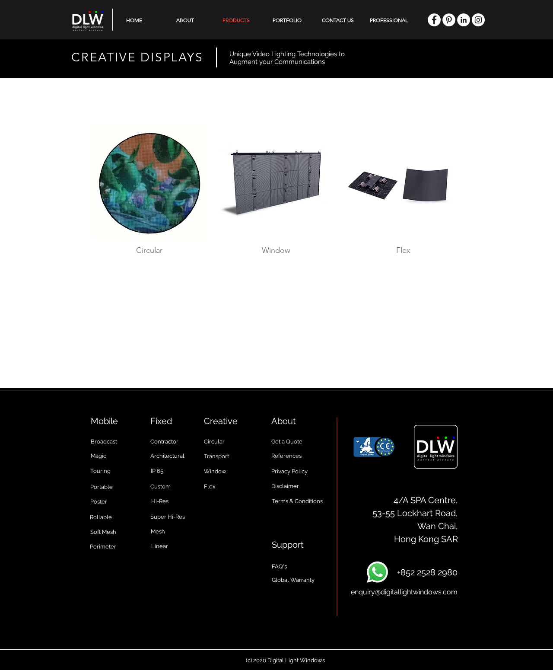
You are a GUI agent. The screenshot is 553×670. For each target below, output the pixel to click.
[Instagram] (478, 19)
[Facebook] (434, 19)
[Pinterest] (448, 19)
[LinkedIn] (463, 19)
